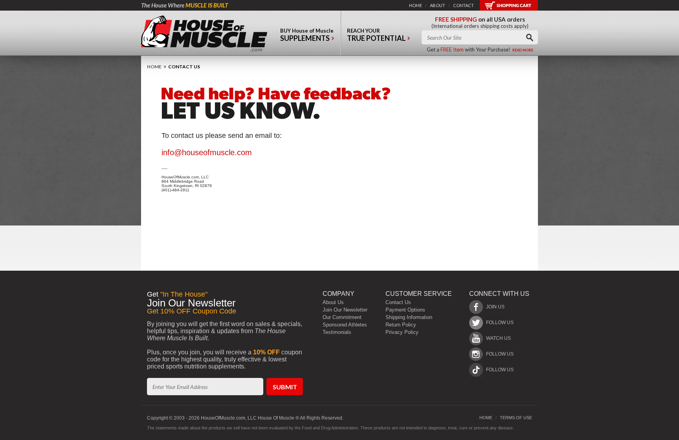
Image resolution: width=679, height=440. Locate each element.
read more (522, 50)
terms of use (516, 417)
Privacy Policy (401, 332)
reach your (376, 35)
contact (463, 5)
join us (495, 307)
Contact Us (398, 302)
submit (285, 386)
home (415, 5)
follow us (500, 322)
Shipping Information (408, 317)
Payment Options (405, 310)
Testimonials (337, 332)
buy (307, 35)
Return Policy (400, 325)
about (437, 5)
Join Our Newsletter (345, 310)
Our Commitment (342, 317)
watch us (498, 338)
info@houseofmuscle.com (206, 152)
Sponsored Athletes (345, 325)
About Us (333, 302)
